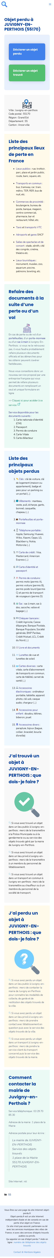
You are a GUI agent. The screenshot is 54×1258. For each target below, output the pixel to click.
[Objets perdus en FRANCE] (4, 4)
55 (9, 1194)
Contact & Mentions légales (27, 1252)
